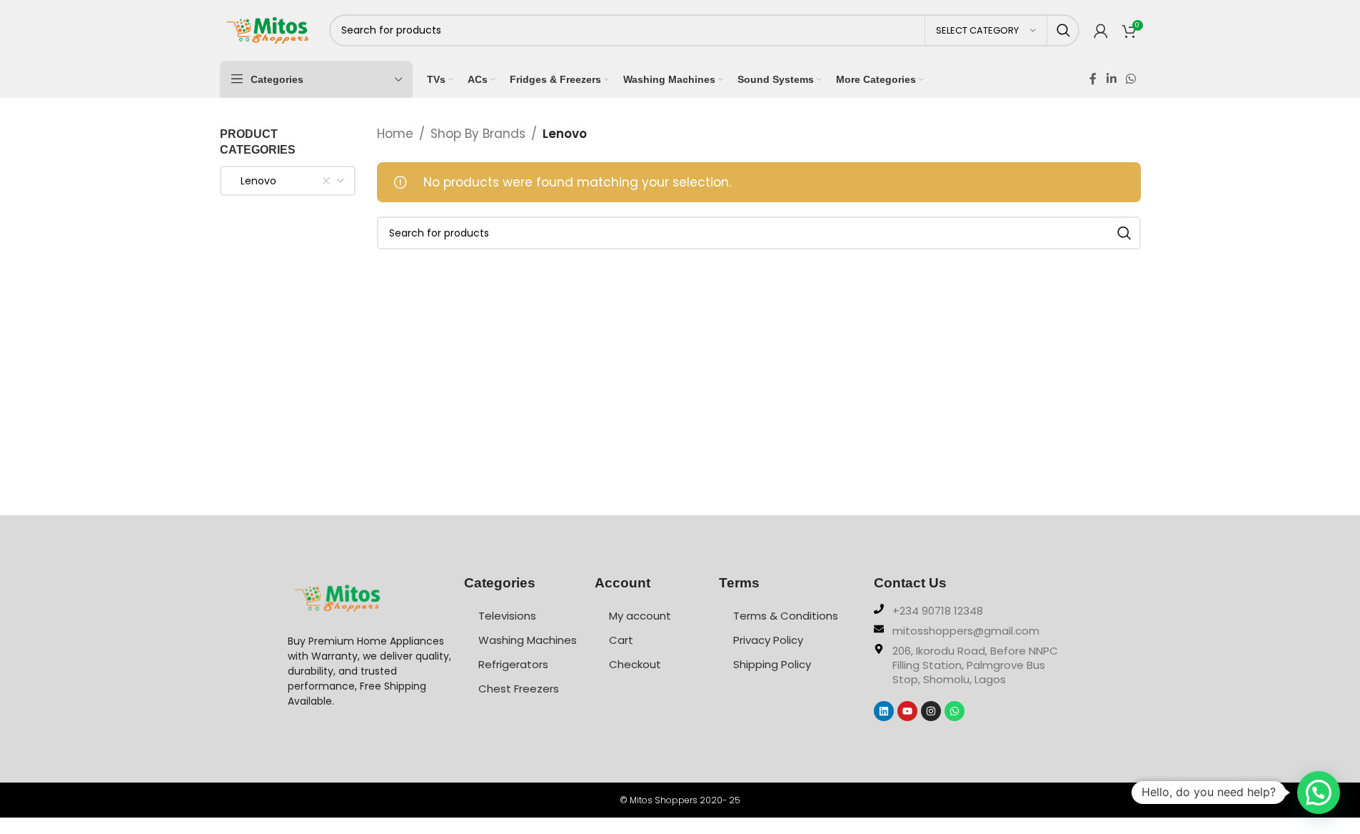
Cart (621, 639)
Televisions (507, 615)
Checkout (635, 664)
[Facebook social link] (1093, 79)
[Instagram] (931, 711)
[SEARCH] (1063, 30)
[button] (1318, 792)
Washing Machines (527, 639)
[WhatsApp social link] (1130, 79)
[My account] (1101, 30)
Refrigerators (513, 664)
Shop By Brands (477, 133)
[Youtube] (907, 711)
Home (395, 133)
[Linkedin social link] (1111, 79)
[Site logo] (267, 29)
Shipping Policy (772, 664)
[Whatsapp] (954, 711)
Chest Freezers (518, 688)
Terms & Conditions (785, 615)
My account (640, 615)
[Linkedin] (884, 711)
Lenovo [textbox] (254, 181)
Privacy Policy (768, 639)
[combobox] (288, 181)
